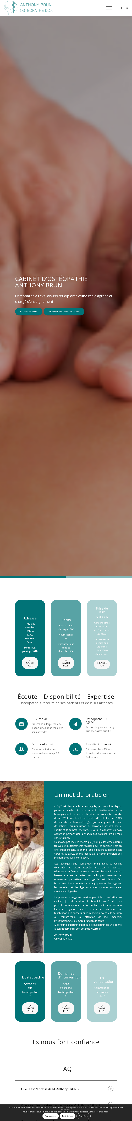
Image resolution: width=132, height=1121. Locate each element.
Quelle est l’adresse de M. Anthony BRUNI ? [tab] (50, 1089)
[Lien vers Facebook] (121, 7)
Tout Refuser (67, 1116)
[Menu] (107, 8)
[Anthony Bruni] (28, 8)
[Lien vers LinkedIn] (126, 7)
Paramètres (83, 1116)
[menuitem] (107, 8)
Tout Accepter (51, 1116)
